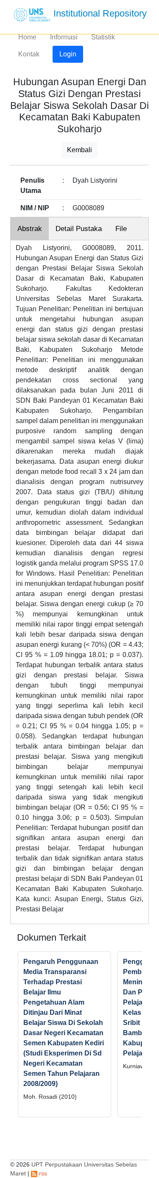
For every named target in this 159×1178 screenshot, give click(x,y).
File (121, 229)
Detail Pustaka (79, 229)
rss (42, 1173)
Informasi (64, 37)
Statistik (103, 37)
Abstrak (29, 229)
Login (67, 54)
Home (27, 37)
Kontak (28, 54)
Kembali (79, 149)
